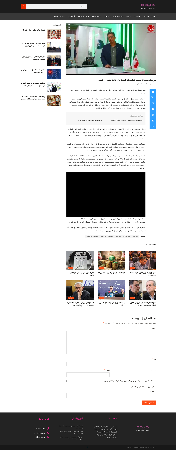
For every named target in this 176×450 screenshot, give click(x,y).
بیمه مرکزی (126, 236)
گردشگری (71, 16)
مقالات (62, 16)
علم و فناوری (96, 16)
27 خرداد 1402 (149, 84)
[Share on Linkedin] (153, 126)
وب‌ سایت (152, 370)
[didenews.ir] (48, 436)
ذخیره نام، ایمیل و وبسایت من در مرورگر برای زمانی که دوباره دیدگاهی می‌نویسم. (129, 381)
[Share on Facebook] (153, 92)
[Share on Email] (153, 120)
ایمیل (107, 370)
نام (154, 359)
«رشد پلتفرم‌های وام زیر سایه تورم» (90, 120)
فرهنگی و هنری (83, 16)
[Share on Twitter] (153, 97)
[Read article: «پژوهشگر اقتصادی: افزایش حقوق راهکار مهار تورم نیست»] (142, 290)
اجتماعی (146, 16)
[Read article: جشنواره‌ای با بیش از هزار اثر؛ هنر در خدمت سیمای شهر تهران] (54, 47)
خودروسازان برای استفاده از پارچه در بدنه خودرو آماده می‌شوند (71, 433)
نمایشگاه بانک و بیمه (106, 236)
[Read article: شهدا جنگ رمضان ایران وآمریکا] (54, 34)
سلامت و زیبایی (117, 16)
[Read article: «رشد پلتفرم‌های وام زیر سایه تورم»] (111, 260)
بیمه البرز (135, 236)
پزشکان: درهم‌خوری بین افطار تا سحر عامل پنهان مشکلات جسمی (33, 97)
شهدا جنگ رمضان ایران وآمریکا (34, 30)
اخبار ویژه (70, 298)
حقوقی (128, 16)
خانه (153, 16)
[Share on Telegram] (153, 109)
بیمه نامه (118, 236)
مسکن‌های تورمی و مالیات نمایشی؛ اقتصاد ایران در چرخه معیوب (80, 304)
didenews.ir (40, 437)
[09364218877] (48, 428)
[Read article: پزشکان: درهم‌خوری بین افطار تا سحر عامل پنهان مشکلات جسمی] (54, 100)
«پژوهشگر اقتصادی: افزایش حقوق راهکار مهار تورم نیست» (143, 304)
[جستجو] (23, 6)
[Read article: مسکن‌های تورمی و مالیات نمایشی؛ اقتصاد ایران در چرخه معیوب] (80, 290)
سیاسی (106, 16)
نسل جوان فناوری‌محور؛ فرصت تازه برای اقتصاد (126, 120)
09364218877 (39, 429)
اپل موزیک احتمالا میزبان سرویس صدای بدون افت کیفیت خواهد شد (71, 438)
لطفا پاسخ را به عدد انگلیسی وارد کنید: (143, 387)
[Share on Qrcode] (153, 115)
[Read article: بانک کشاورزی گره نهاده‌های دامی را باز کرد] (111, 290)
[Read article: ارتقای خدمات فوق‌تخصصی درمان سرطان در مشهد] (54, 74)
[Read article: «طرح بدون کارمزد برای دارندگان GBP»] (80, 260)
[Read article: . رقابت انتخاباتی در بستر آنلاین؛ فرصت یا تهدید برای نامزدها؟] (54, 87)
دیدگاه (153, 328)
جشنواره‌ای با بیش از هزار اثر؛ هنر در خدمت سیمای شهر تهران (33, 44)
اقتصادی (137, 16)
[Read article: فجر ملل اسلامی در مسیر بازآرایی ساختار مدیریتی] (54, 60)
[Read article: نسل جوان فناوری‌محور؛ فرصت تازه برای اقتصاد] (142, 260)
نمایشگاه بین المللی (92, 236)
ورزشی (55, 16)
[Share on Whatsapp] (153, 103)
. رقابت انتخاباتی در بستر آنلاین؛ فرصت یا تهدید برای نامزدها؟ (33, 84)
